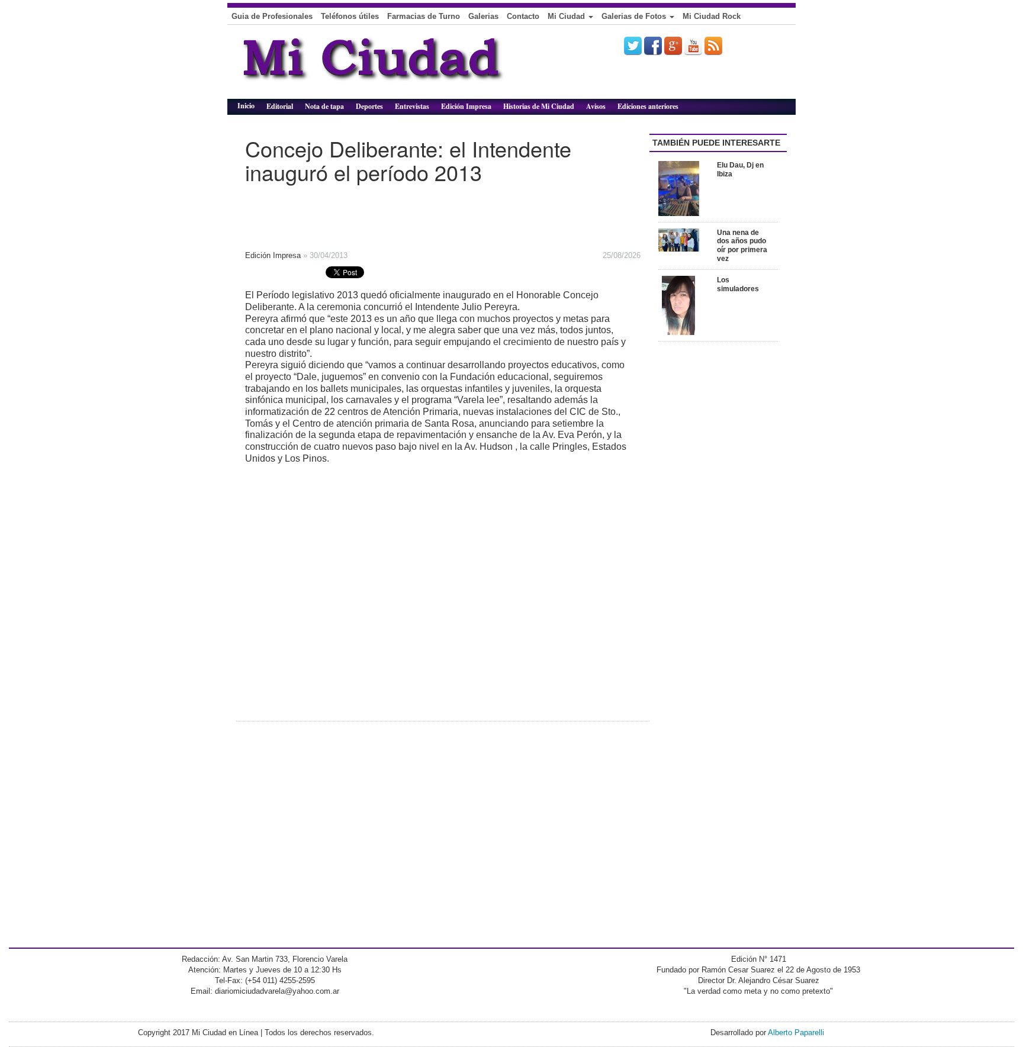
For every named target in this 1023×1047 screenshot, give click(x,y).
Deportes (369, 106)
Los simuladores (738, 284)
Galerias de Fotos (634, 16)
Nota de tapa (324, 106)
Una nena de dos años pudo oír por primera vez (742, 245)
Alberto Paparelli (796, 1032)
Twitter (633, 45)
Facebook (653, 45)
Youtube (693, 45)
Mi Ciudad (567, 16)
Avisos (596, 106)
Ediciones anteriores (647, 106)
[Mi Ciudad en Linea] (399, 66)
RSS (713, 45)
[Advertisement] (417, 213)
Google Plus (673, 45)
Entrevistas (412, 106)
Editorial (279, 106)
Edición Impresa (466, 106)
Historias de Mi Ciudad (538, 106)
